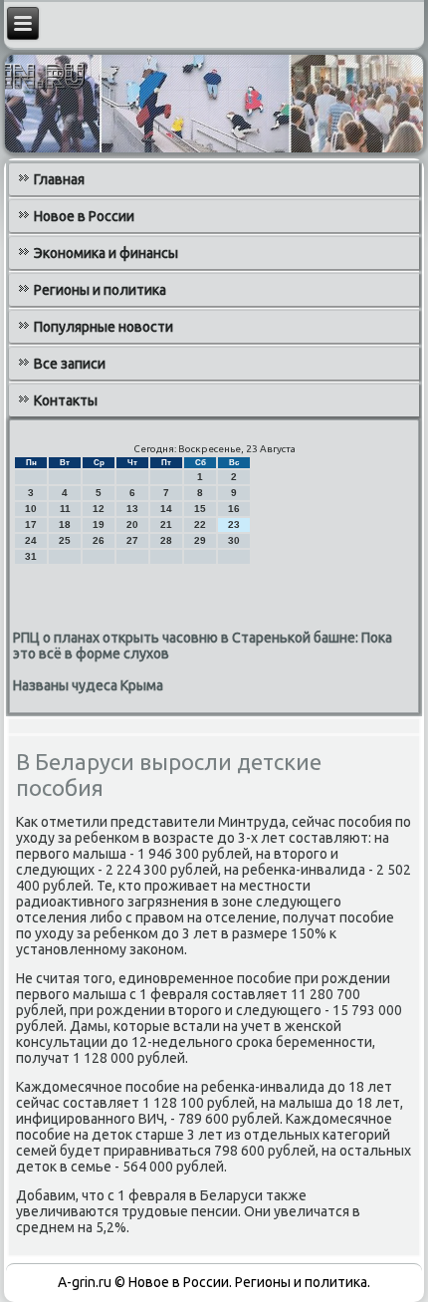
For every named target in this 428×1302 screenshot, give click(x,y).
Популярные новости (103, 327)
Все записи (70, 364)
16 (234, 508)
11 (65, 508)
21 (166, 524)
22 (200, 524)
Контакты (66, 400)
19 (99, 524)
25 (65, 540)
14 (166, 508)
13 (132, 508)
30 (234, 540)
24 (31, 540)
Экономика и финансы (106, 253)
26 (99, 540)
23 (234, 524)
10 (31, 508)
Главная (59, 179)
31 (31, 556)
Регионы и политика (100, 290)
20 (132, 524)
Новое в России (84, 216)
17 (31, 524)
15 (200, 508)
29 (200, 540)
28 (166, 540)
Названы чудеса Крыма (88, 685)
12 (99, 508)
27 (132, 540)
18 (65, 524)
